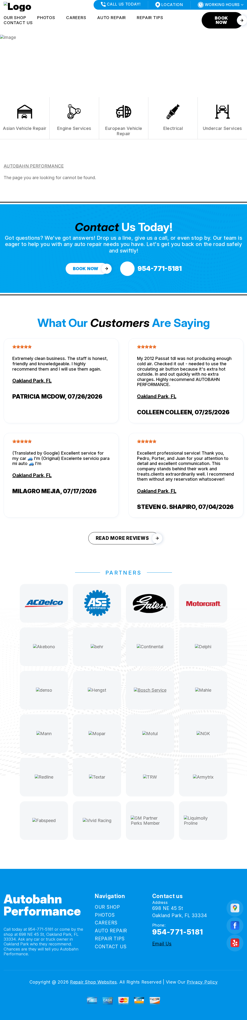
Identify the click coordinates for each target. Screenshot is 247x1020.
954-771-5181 (41, 929)
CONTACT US (18, 22)
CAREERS (76, 17)
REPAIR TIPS (150, 17)
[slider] (22, 347)
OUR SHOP (15, 17)
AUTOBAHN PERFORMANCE (34, 166)
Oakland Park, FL (32, 381)
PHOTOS (46, 17)
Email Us (162, 944)
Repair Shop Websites (93, 982)
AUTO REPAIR (111, 17)
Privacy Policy (202, 982)
